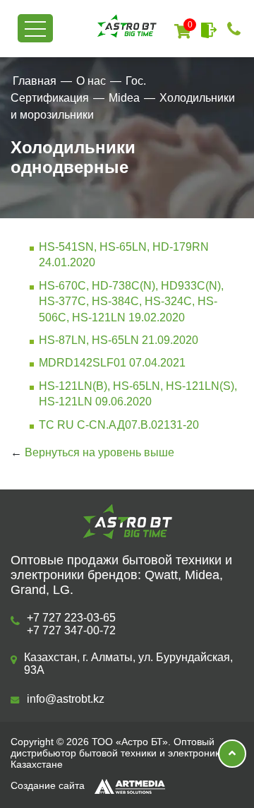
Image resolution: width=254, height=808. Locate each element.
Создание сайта (49, 785)
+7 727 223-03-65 (71, 618)
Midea (124, 98)
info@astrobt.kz (65, 699)
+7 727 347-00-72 (71, 630)
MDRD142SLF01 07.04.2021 (112, 363)
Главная (34, 81)
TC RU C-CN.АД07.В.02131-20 (119, 425)
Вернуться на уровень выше (99, 452)
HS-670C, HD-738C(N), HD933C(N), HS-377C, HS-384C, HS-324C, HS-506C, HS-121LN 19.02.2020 (131, 301)
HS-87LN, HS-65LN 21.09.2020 (118, 340)
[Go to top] (232, 753)
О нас (91, 81)
